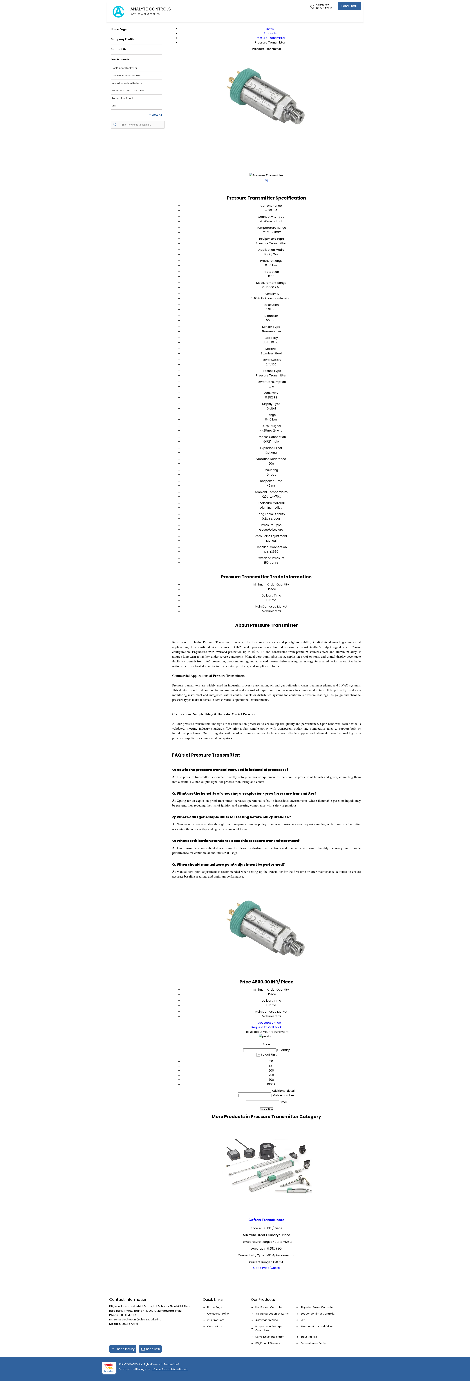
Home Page (119, 29)
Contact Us (118, 49)
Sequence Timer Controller (128, 90)
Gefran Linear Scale (313, 1343)
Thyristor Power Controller (127, 75)
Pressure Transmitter (270, 38)
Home (270, 29)
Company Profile (122, 39)
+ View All (155, 115)
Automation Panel (122, 98)
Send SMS (153, 1349)
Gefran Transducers (266, 1219)
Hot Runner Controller (124, 68)
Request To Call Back (266, 1027)
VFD (114, 105)
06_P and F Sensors (267, 1343)
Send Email (349, 6)
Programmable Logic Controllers (268, 1328)
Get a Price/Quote (266, 1268)
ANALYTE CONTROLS (150, 11)
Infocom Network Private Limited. (170, 1369)
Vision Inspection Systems (127, 83)
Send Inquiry (125, 1349)
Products (270, 33)
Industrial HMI (309, 1337)
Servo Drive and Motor (269, 1337)
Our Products (120, 59)
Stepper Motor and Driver (317, 1326)
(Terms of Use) (171, 1364)
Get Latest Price (269, 1023)
